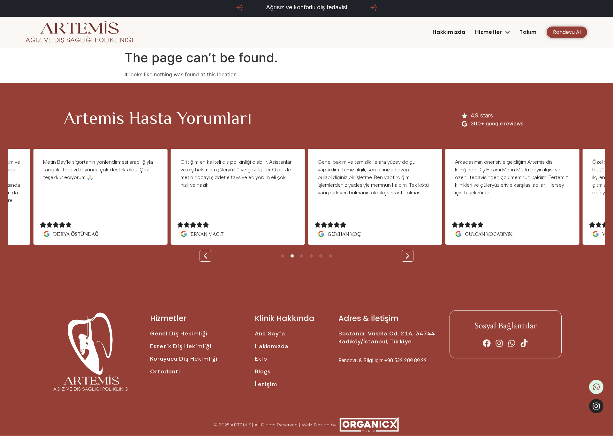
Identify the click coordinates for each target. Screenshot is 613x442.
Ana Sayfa (270, 333)
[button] (205, 256)
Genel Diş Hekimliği (179, 333)
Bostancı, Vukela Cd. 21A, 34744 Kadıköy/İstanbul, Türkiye (386, 337)
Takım (528, 32)
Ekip (261, 359)
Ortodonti (165, 371)
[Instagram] (499, 343)
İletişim (266, 384)
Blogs (263, 371)
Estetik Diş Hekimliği (181, 346)
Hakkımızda (449, 32)
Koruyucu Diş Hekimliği (184, 359)
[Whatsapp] (511, 343)
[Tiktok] (524, 343)
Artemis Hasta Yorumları (158, 117)
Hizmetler (488, 32)
